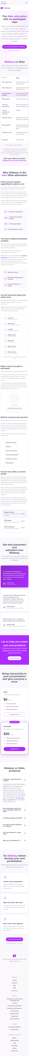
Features (14, 983)
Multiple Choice (14, 1013)
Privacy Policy (14, 1029)
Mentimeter (14, 1051)
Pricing (14, 980)
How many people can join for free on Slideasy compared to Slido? (14, 810)
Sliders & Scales (14, 1019)
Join (26, 2)
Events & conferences (11, 450)
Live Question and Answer (15, 1006)
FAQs (14, 988)
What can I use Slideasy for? (14, 840)
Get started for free (14, 658)
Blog (14, 985)
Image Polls (14, 1016)
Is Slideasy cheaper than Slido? (14, 818)
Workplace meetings (11, 442)
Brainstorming (9, 462)
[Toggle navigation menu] (26, 8)
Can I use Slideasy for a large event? (14, 833)
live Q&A (10, 799)
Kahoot (14, 1038)
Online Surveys (15, 1011)
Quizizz (15, 1048)
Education (8, 446)
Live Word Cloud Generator (14, 1008)
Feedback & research (11, 458)
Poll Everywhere (14, 1040)
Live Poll (14, 1003)
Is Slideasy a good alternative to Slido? (14, 780)
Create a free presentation (14, 939)
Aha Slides (14, 1045)
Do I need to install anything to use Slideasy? (14, 825)
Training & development (12, 454)
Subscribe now (14, 749)
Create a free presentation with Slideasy (14, 46)
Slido (14, 1043)
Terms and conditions (14, 1027)
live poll (18, 798)
